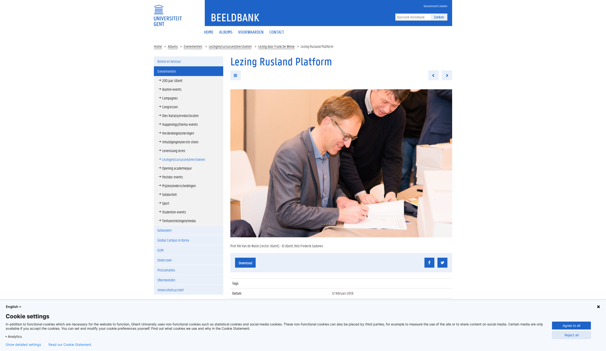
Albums (173, 46)
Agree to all (571, 326)
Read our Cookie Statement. (70, 344)
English (12, 307)
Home (158, 46)
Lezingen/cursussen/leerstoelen (230, 46)
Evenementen (193, 46)
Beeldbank (235, 17)
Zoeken (439, 16)
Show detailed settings (23, 344)
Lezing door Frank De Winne (276, 46)
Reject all (572, 335)
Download (245, 262)
